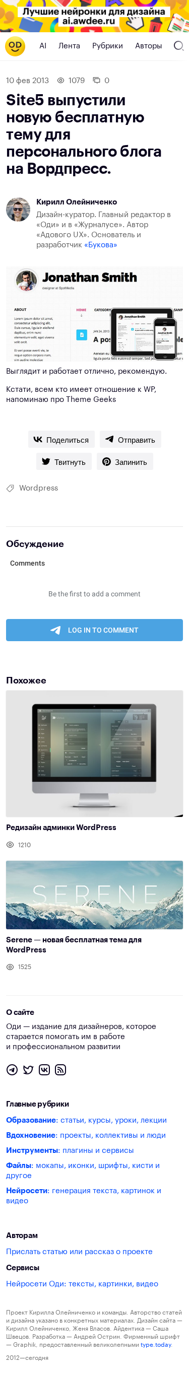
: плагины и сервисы (70, 1150)
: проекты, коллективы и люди (86, 1135)
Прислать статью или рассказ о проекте (79, 1252)
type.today (156, 1345)
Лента (69, 46)
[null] (61, 439)
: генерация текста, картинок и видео (83, 1196)
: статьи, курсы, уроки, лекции (86, 1120)
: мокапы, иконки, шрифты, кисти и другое (83, 1171)
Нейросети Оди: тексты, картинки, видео (82, 1284)
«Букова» (100, 245)
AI (42, 46)
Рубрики (107, 46)
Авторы (148, 46)
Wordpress (38, 488)
